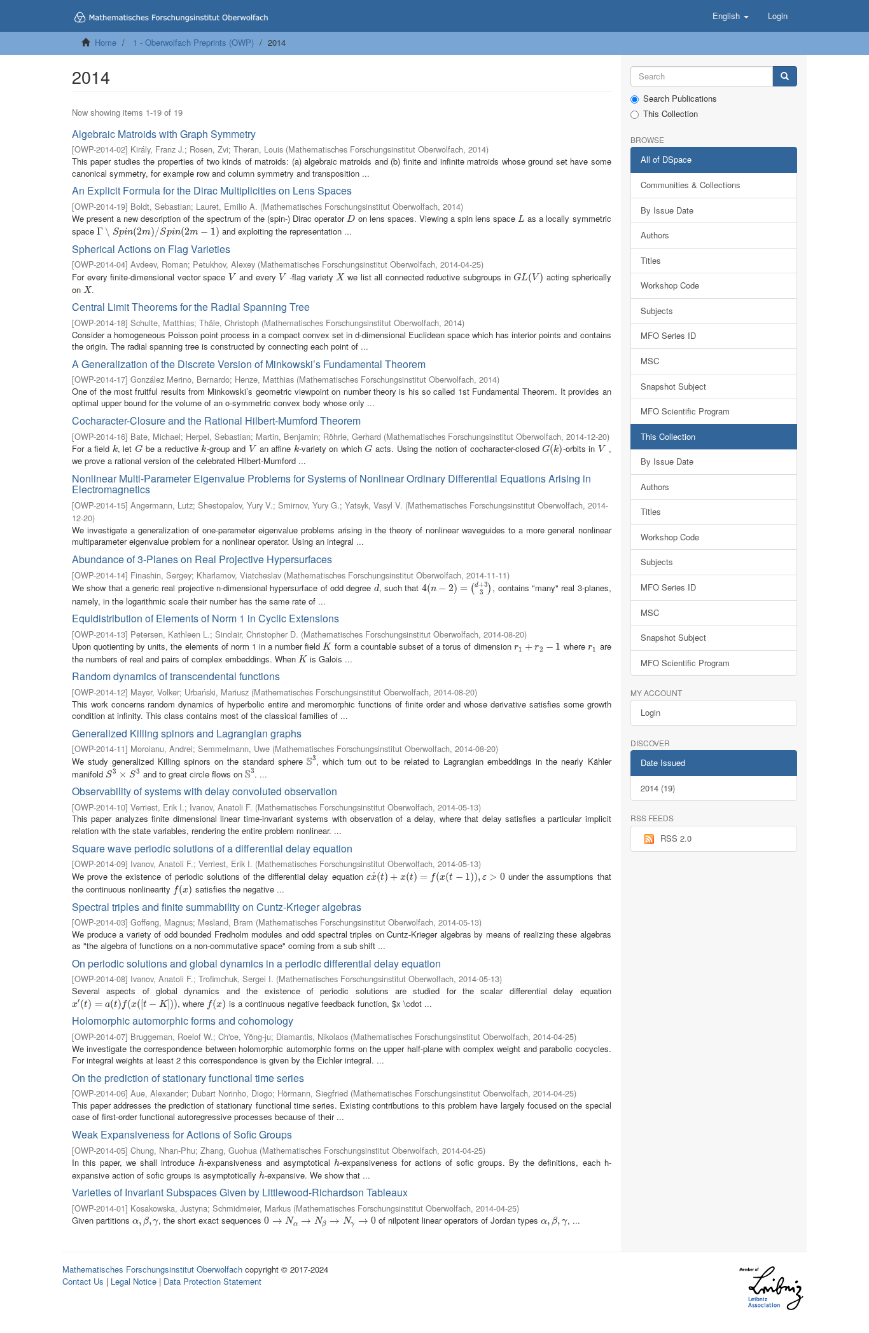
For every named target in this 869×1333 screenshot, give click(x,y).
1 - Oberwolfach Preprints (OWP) (193, 42)
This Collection (670, 114)
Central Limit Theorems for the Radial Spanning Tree (191, 306)
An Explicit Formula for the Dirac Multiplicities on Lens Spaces (212, 190)
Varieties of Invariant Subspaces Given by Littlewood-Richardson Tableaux (240, 1192)
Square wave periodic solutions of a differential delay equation (212, 848)
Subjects (657, 310)
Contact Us (83, 1281)
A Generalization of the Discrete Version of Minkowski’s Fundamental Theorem (249, 364)
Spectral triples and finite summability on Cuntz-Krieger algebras (216, 906)
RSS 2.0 (676, 838)
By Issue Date (667, 210)
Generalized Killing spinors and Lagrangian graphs (187, 733)
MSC (650, 361)
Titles (651, 260)
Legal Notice (133, 1281)
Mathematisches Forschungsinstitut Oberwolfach (152, 1269)
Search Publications (680, 98)
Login (650, 712)
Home (105, 42)
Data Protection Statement (212, 1281)
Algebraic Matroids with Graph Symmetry (164, 133)
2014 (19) (658, 788)
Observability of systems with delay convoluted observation (204, 791)
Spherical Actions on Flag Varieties (151, 249)
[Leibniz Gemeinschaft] (771, 1288)
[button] (730, 16)
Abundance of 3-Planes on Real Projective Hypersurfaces (202, 559)
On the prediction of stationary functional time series (188, 1077)
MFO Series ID (668, 335)
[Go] (784, 76)
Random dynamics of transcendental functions (176, 676)
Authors (655, 235)
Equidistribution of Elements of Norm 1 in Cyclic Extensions (205, 618)
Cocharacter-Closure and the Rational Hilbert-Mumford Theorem (216, 420)
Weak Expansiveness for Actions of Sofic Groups (182, 1134)
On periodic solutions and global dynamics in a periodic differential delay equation (256, 963)
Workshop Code (670, 285)
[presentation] (351, 218)
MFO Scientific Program (685, 411)
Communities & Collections (690, 185)
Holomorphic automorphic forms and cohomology (182, 1020)
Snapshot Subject (673, 386)
